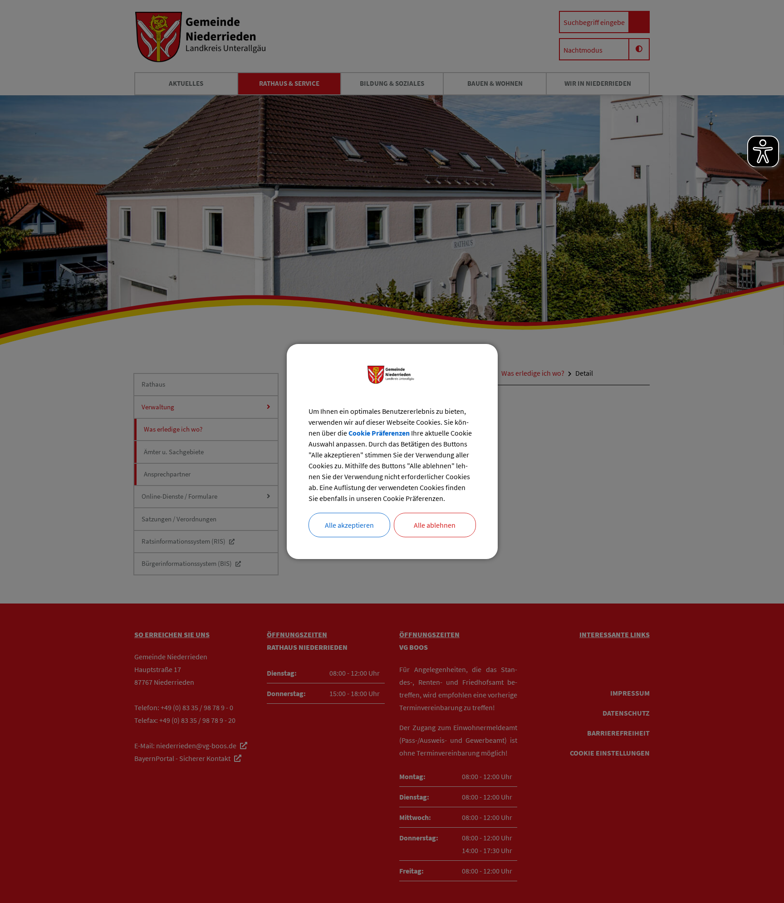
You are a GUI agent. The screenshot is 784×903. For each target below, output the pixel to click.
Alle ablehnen (435, 525)
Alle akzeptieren (349, 525)
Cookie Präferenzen (379, 432)
